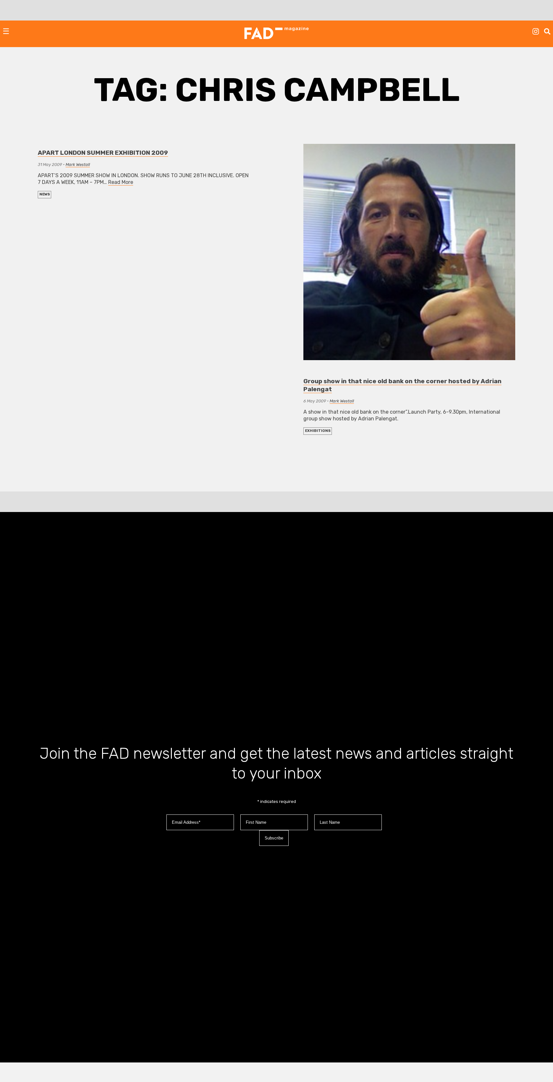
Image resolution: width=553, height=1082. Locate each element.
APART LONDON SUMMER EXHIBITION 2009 (103, 152)
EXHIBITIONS (318, 431)
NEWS (44, 194)
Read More (120, 182)
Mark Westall (78, 164)
